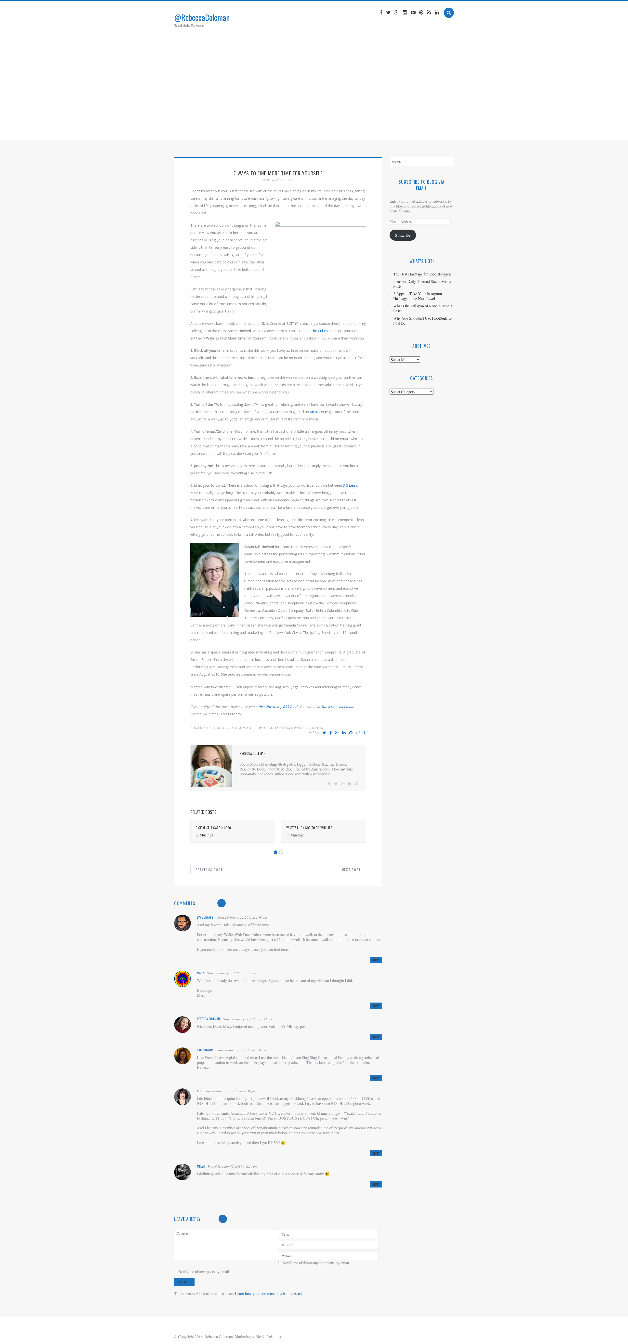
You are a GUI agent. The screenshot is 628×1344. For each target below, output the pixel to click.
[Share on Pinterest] (351, 733)
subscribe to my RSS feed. (277, 706)
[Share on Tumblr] (365, 733)
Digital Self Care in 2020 (213, 827)
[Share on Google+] (337, 733)
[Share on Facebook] (330, 733)
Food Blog (337, 131)
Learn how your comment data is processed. (269, 1293)
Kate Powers (205, 1049)
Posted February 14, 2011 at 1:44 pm (241, 1050)
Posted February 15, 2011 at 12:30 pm (229, 1091)
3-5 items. (351, 485)
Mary (200, 972)
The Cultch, (319, 330)
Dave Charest (206, 917)
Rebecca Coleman (232, 727)
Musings (314, 727)
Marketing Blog (305, 131)
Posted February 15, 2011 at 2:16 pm (232, 1166)
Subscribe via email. (337, 706)
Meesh (201, 1166)
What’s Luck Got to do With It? (309, 827)
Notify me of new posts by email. (204, 1271)
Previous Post (209, 869)
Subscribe (402, 235)
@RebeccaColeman (202, 17)
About (277, 131)
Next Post (351, 869)
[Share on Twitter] (324, 733)
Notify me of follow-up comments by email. (316, 1262)
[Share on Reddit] (358, 733)
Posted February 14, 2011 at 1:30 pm (242, 917)
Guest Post (291, 727)
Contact (362, 131)
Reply (376, 959)
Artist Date (318, 411)
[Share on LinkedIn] (344, 733)
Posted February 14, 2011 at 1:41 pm (247, 1019)
